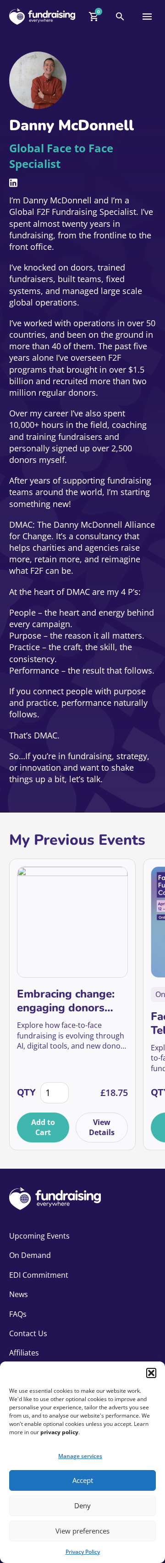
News (18, 1294)
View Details (102, 1127)
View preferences (82, 1530)
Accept (82, 1480)
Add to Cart (43, 1127)
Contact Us (28, 1333)
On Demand (30, 1255)
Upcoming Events (39, 1236)
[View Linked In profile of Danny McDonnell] (13, 183)
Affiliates (24, 1353)
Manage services (80, 1456)
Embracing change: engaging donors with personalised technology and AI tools (66, 1001)
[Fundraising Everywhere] (42, 16)
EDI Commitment (38, 1275)
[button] (151, 1373)
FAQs (18, 1314)
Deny (82, 1505)
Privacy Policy (83, 1552)
